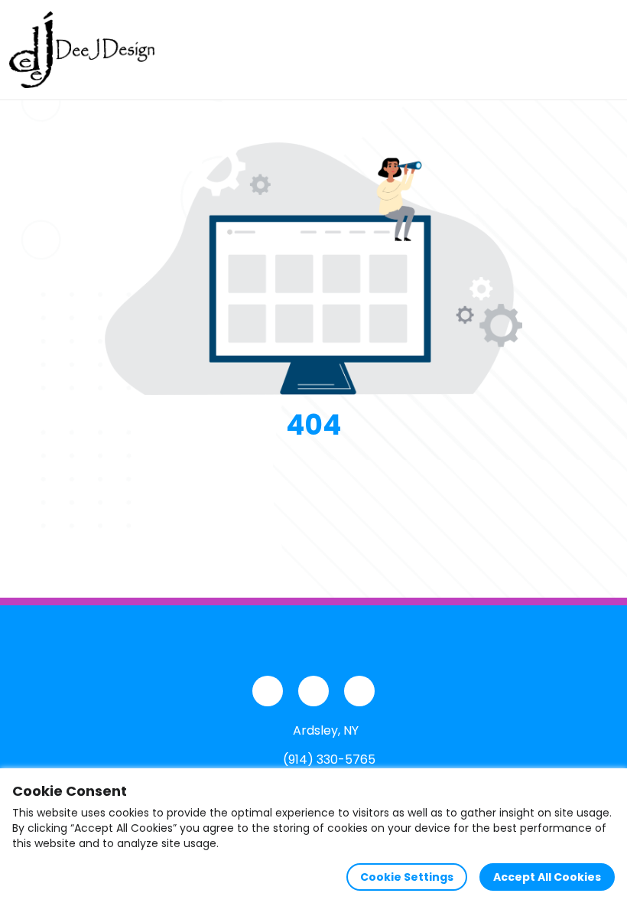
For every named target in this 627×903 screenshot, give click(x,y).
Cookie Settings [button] (406, 877)
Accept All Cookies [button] (547, 877)
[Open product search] (569, 49)
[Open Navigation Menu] (601, 49)
